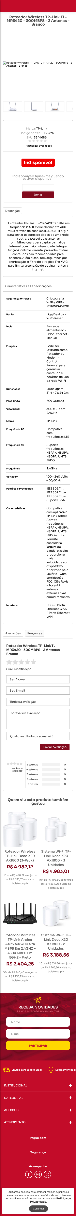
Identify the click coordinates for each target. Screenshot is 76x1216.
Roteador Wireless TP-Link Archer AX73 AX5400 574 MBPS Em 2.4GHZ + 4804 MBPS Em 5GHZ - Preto (20, 946)
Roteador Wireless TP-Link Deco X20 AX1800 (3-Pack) (19, 856)
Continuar (38, 1208)
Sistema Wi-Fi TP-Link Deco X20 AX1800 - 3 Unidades (56, 858)
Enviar (38, 195)
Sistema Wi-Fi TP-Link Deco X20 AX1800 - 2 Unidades (56, 942)
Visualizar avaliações (39, 145)
